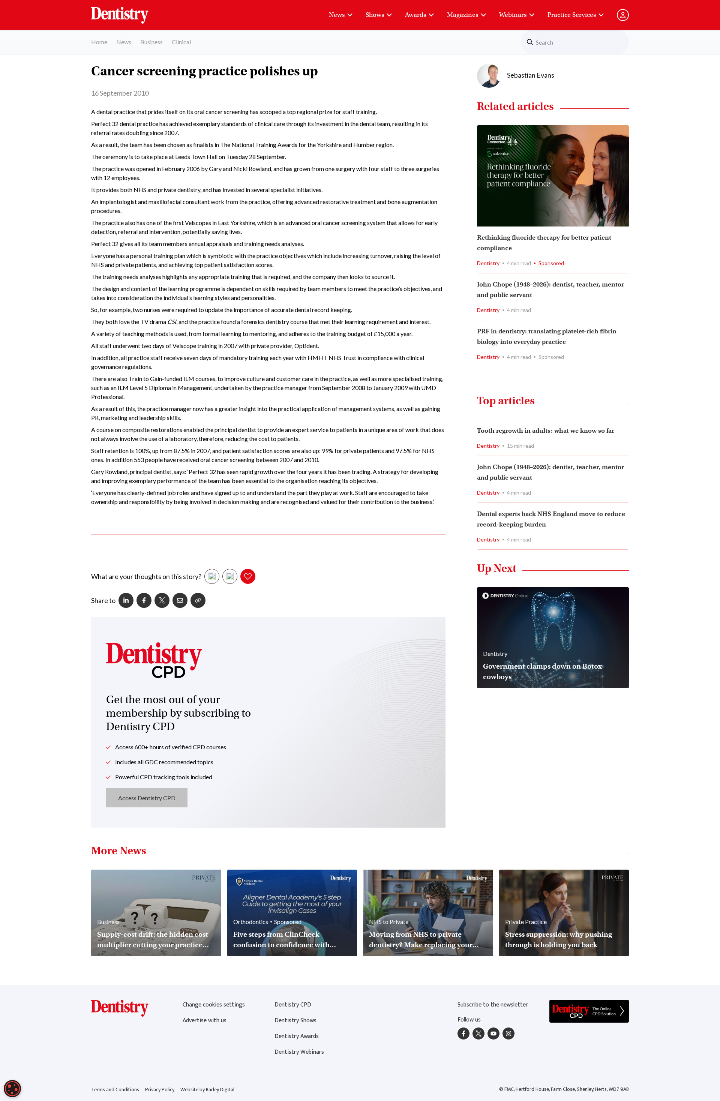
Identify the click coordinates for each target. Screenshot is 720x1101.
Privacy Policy (159, 1089)
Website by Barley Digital (207, 1089)
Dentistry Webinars (299, 1052)
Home (99, 41)
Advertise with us (204, 1021)
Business (151, 41)
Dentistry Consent (128, 11)
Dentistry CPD (292, 1005)
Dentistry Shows (295, 1021)
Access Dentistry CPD (147, 797)
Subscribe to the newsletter (493, 1005)
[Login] (623, 15)
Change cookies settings (214, 1005)
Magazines (462, 15)
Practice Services (572, 15)
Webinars (512, 15)
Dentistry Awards (296, 1036)
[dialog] (12, 1088)
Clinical (181, 41)
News (337, 15)
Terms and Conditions (115, 1089)
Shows (375, 15)
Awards (415, 15)
